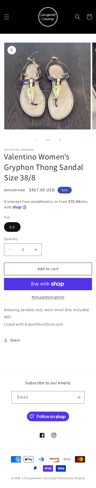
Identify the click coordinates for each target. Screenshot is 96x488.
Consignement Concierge (39, 478)
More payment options (48, 297)
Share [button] (15, 340)
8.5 (12, 227)
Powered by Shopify (71, 478)
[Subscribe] (78, 397)
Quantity (10, 239)
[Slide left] (36, 140)
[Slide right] (60, 140)
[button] (7, 17)
